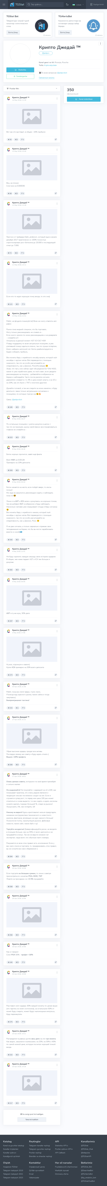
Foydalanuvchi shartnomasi (66, 1167)
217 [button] (11, 1103)
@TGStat (84, 1145)
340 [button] (11, 540)
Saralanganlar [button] (21, 76)
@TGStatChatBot (88, 1181)
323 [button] (11, 437)
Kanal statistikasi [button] (85, 99)
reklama (47, 35)
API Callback (60, 1152)
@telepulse (85, 1152)
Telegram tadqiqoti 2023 (13, 1177)
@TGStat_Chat (87, 1149)
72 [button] (10, 253)
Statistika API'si (61, 1145)
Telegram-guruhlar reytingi (39, 1149)
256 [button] (11, 935)
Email (31, 1174)
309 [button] (11, 470)
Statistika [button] (22, 69)
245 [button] (11, 962)
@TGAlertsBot (87, 1174)
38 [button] (10, 193)
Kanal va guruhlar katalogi (13, 1145)
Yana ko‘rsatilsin (31, 1119)
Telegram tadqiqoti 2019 (13, 1170)
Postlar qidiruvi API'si (64, 1149)
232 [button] (11, 1055)
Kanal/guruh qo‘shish (11, 1156)
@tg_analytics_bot (88, 1177)
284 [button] (11, 856)
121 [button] (11, 304)
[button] (78, 4)
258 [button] (11, 887)
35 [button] (10, 139)
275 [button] (11, 1022)
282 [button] (11, 570)
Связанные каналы (46, 77)
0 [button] (17, 139)
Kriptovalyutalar (50, 65)
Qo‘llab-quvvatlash (36, 1170)
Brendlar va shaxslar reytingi (40, 1156)
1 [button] (18, 708)
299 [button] (11, 765)
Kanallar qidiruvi (9, 1152)
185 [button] (11, 407)
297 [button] (11, 621)
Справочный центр (37, 1167)
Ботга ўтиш (13, 32)
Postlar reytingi (35, 1152)
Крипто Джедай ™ (20, 97)
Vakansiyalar (34, 1177)
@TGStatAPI (86, 1156)
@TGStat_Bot (86, 1167)
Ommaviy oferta (61, 1174)
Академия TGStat (10, 1167)
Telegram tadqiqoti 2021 (13, 1174)
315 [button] (11, 708)
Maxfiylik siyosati (62, 1170)
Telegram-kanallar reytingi (39, 1145)
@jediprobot (62, 72)
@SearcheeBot (87, 1170)
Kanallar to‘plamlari (10, 1149)
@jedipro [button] (45, 53)
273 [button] (11, 675)
